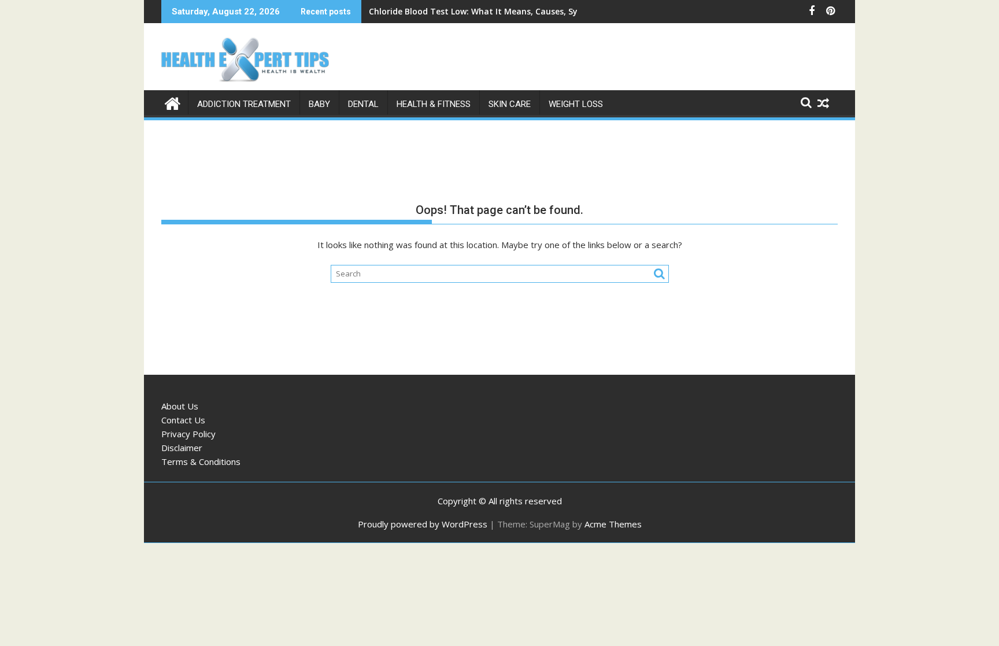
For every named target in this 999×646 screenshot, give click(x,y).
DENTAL (363, 104)
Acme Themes (613, 524)
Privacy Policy (188, 434)
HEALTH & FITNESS (434, 104)
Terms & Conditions (200, 461)
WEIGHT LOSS (576, 104)
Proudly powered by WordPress (422, 524)
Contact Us (183, 420)
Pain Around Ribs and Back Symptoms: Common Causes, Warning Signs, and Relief (536, 11)
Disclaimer (181, 447)
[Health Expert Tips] (172, 102)
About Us (179, 406)
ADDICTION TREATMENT (244, 104)
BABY (319, 104)
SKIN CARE (510, 104)
